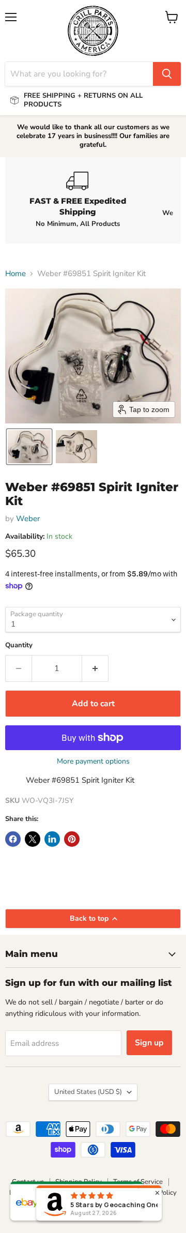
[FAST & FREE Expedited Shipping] (77, 200)
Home (15, 273)
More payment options (93, 761)
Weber (28, 518)
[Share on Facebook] (13, 839)
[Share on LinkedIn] (52, 839)
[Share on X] (32, 839)
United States (88, 1092)
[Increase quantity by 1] (95, 668)
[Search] (167, 74)
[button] (29, 446)
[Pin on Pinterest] (72, 839)
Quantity (19, 645)
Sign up (149, 1042)
